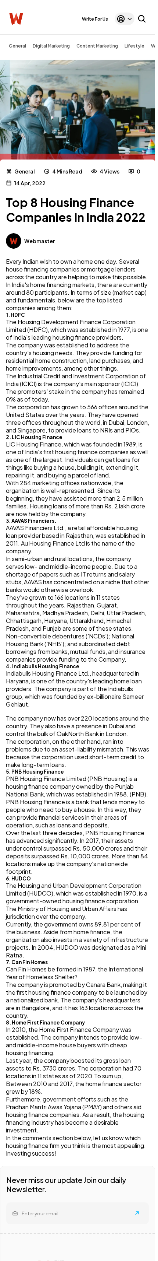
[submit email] (137, 1213)
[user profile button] (124, 19)
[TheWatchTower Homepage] (16, 19)
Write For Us (95, 19)
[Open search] (141, 18)
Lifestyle (134, 46)
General (17, 46)
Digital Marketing (51, 46)
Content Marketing (97, 46)
